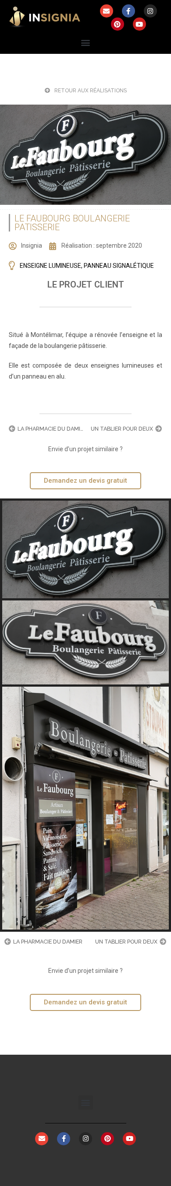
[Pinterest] (117, 24)
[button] (85, 42)
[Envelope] (106, 11)
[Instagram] (150, 11)
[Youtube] (139, 24)
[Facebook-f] (128, 11)
